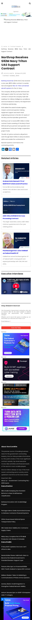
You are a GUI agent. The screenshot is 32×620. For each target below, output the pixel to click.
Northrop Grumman (7, 81)
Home (5, 46)
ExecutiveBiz (6, 542)
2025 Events (5, 483)
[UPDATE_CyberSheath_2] (16, 395)
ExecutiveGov (7, 486)
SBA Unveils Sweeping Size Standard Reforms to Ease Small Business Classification (13, 493)
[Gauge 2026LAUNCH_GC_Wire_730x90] (16, 15)
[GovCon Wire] (16, 7)
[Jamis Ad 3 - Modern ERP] (16, 420)
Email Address (5, 321)
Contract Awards (15, 46)
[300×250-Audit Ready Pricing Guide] (16, 609)
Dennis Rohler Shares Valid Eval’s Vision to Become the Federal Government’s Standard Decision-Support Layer (14, 557)
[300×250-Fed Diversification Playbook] (16, 344)
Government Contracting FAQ (19, 481)
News (17, 76)
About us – (5, 481)
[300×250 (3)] (16, 369)
